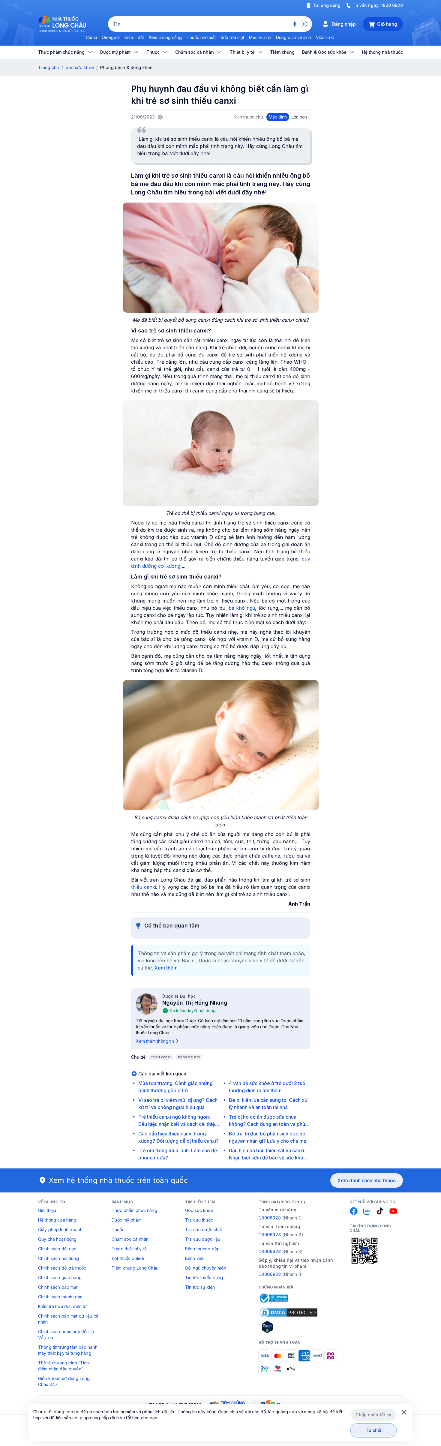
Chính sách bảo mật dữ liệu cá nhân (68, 1318)
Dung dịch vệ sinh (293, 37)
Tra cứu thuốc (199, 1219)
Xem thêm (166, 968)
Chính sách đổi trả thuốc (62, 1267)
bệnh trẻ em (189, 1057)
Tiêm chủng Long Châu (135, 1267)
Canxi (91, 37)
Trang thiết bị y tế (129, 1248)
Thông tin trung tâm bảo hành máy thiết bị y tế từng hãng (68, 1350)
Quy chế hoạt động (57, 1239)
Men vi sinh (260, 37)
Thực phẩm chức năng (134, 1210)
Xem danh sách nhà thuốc (367, 1180)
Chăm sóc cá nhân (130, 1239)
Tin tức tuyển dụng (204, 1277)
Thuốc (118, 1229)
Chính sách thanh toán (60, 1296)
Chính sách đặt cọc (57, 1248)
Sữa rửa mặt (232, 37)
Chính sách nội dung (58, 1258)
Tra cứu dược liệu (202, 1239)
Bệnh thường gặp (202, 1248)
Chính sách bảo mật (58, 1287)
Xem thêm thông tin (155, 1041)
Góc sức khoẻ (199, 1210)
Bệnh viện (195, 1258)
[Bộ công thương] (273, 1298)
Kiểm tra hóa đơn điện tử (62, 1306)
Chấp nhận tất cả (373, 1414)
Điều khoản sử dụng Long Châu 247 (64, 1381)
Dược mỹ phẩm (127, 1219)
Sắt (141, 37)
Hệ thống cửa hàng (57, 1219)
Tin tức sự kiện (200, 1287)
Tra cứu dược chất (203, 1229)
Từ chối (374, 1430)
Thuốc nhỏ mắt (201, 37)
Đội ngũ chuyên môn (205, 1267)
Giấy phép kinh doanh (60, 1229)
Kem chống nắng (165, 37)
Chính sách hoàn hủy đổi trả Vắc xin (66, 1334)
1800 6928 (392, 5)
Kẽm (128, 37)
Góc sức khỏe (79, 67)
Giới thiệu (47, 1210)
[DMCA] (289, 1312)
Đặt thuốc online (128, 1258)
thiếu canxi (143, 887)
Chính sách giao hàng (60, 1277)
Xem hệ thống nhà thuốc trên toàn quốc (118, 1180)
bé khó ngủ (242, 608)
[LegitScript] (289, 1327)
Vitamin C (325, 37)
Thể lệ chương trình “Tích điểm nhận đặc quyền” (63, 1365)
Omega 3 (111, 37)
